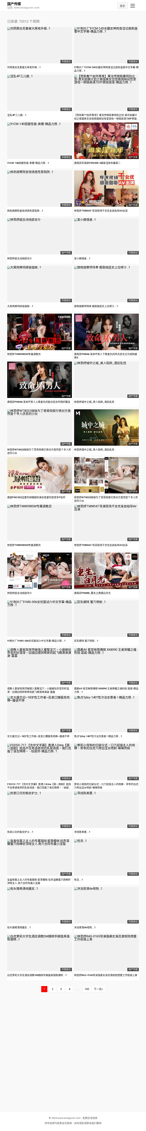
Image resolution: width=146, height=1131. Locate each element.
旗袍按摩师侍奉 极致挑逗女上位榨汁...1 (96, 306)
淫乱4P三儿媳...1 (16, 115)
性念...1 (78, 879)
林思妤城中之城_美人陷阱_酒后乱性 (94, 401)
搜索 (122, 5)
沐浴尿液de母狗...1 (84, 927)
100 (87, 989)
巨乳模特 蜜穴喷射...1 (86, 640)
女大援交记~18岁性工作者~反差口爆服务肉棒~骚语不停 (38, 736)
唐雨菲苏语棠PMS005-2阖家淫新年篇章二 (97, 162)
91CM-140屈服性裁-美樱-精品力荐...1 (28, 162)
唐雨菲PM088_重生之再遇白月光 (92, 593)
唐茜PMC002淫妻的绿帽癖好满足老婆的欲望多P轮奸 (36, 497)
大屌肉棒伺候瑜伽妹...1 (20, 306)
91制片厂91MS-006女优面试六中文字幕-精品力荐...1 (36, 640)
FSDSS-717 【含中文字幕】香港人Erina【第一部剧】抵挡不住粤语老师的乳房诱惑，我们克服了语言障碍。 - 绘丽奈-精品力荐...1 (39, 787)
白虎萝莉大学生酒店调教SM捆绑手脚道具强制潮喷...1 (37, 975)
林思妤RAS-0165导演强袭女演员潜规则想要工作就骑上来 (105, 975)
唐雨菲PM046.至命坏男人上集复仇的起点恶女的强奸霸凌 (38, 401)
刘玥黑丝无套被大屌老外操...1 (23, 67)
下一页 (98, 989)
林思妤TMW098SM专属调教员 (24, 354)
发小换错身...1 (82, 258)
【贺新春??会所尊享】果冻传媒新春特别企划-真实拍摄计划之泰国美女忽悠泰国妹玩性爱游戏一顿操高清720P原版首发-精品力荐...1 (105, 118)
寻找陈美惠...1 (82, 831)
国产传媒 (14, 4)
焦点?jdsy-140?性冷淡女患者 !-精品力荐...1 (98, 736)
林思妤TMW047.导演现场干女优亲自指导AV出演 (101, 210)
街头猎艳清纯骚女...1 (19, 927)
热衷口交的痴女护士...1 (20, 831)
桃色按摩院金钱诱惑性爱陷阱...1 (25, 210)
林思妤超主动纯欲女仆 (19, 258)
